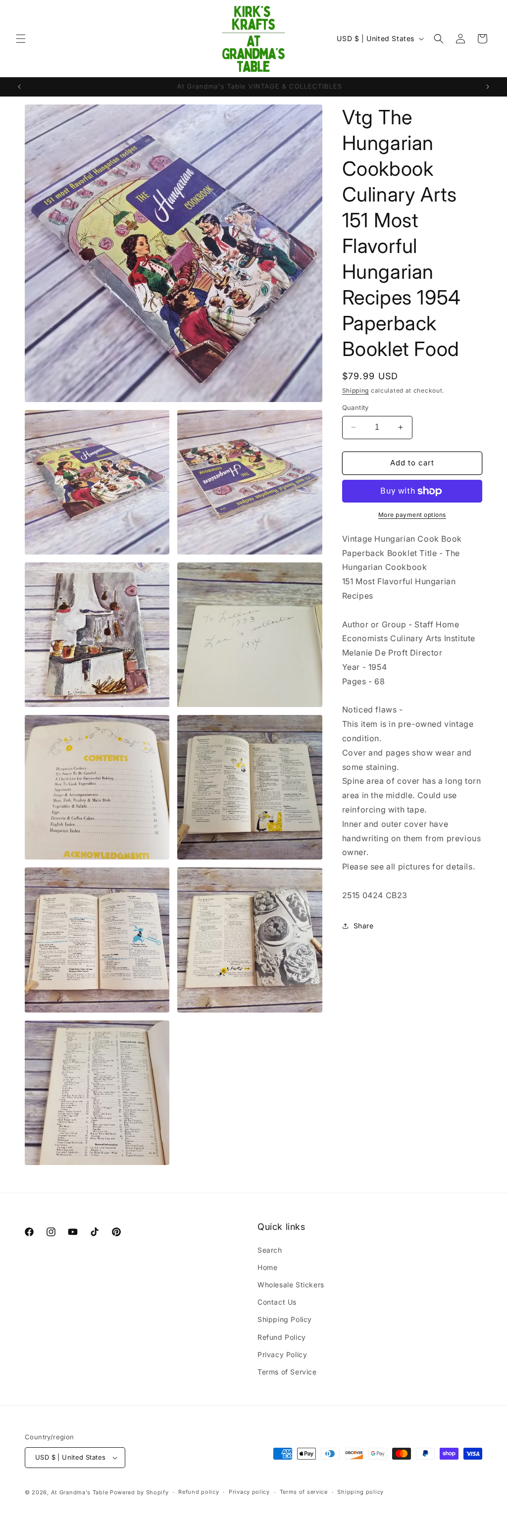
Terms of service (304, 1491)
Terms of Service (287, 1372)
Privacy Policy (282, 1354)
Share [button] (364, 925)
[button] (21, 39)
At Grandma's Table (80, 1492)
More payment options (412, 514)
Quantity (355, 407)
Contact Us (277, 1302)
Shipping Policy (284, 1319)
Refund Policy (281, 1337)
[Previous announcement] (19, 86)
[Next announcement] (488, 86)
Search (269, 1250)
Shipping (355, 390)
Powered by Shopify (139, 1492)
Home (267, 1267)
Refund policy (198, 1491)
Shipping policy (360, 1491)
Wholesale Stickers (290, 1284)
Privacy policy (249, 1491)
